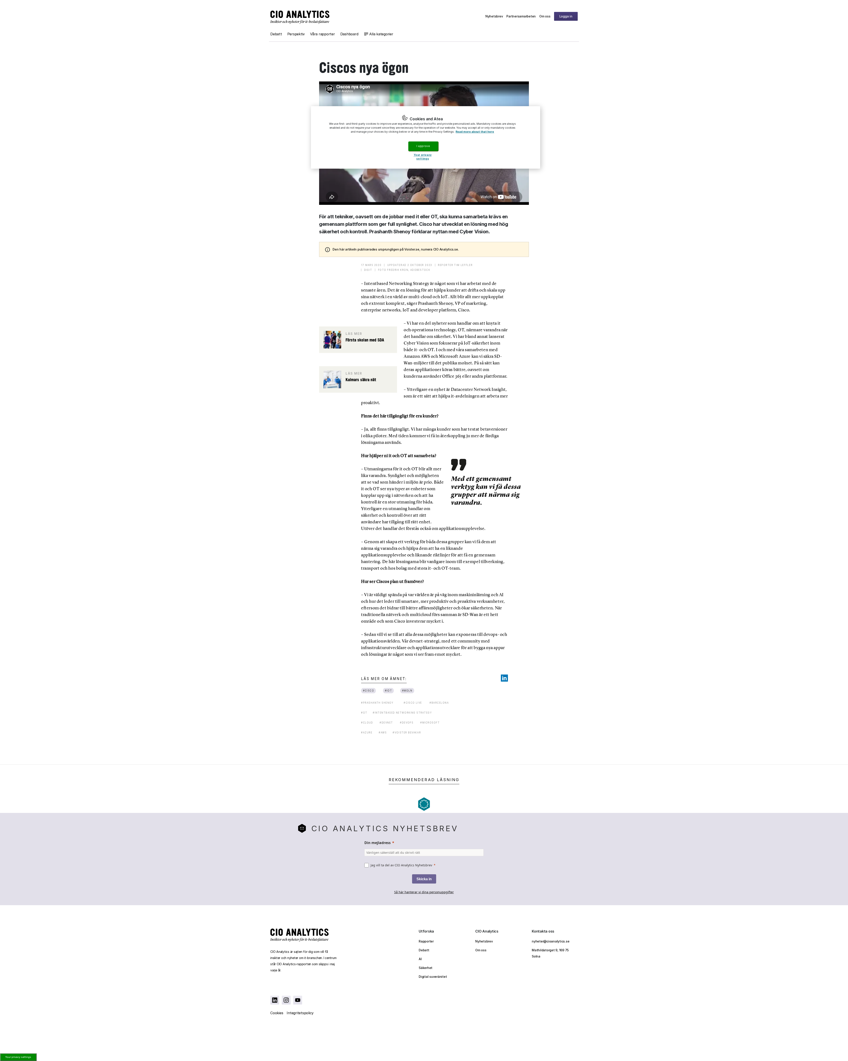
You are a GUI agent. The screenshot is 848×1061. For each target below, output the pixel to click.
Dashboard (349, 34)
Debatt (276, 34)
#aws (383, 732)
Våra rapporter (322, 34)
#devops (406, 722)
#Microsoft (430, 722)
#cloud (367, 722)
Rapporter (426, 941)
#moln (407, 690)
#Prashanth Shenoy (377, 702)
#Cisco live (413, 702)
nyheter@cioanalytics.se (550, 941)
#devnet (386, 722)
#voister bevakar (407, 732)
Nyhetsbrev (494, 16)
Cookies (276, 1013)
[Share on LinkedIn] (504, 678)
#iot (388, 690)
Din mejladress (377, 842)
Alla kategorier (381, 34)
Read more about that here (475, 131)
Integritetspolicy (300, 1013)
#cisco (368, 690)
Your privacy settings (18, 1057)
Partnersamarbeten (521, 16)
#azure (366, 732)
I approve (423, 146)
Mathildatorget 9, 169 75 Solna (550, 953)
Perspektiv (296, 34)
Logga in (565, 16)
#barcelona (439, 702)
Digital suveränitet (433, 976)
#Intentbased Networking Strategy (402, 712)
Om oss (545, 16)
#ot (364, 712)
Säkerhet (425, 968)
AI (420, 959)
